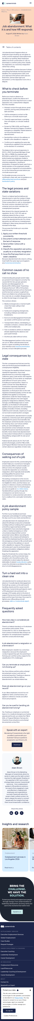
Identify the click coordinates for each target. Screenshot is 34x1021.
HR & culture (15, 10)
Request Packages (7, 944)
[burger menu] (30, 2)
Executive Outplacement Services (12, 934)
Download (17, 745)
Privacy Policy (19, 998)
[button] (30, 990)
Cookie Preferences (10, 1016)
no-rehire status (22, 489)
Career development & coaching (13, 948)
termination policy (8, 181)
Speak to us (17, 912)
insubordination (21, 562)
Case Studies (5, 941)
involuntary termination (13, 263)
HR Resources (6, 962)
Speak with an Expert (8, 985)
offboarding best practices (11, 179)
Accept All (9, 1011)
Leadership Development (9, 955)
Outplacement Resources (9, 965)
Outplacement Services (9, 931)
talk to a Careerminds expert (19, 601)
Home (3, 10)
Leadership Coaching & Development (13, 972)
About (3, 979)
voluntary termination (22, 347)
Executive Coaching (7, 951)
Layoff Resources (6, 968)
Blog (8, 10)
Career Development (8, 958)
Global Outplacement (8, 938)
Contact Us (4, 982)
